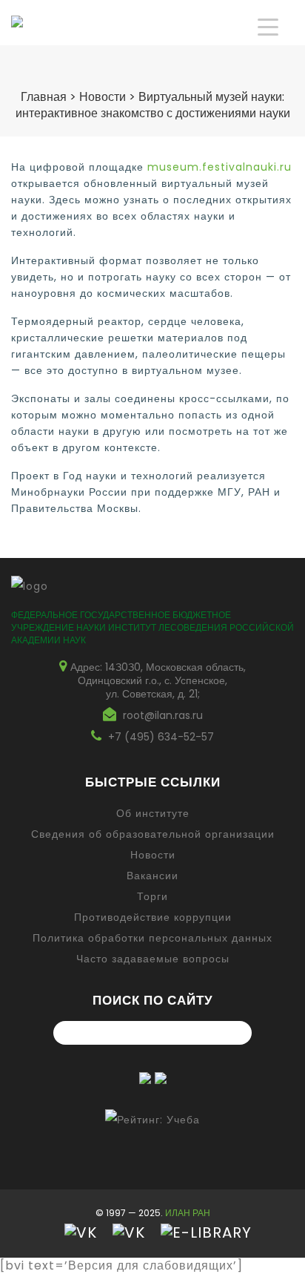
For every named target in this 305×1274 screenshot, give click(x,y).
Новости (152, 854)
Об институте (153, 813)
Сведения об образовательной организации (153, 834)
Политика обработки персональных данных (152, 937)
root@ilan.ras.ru (163, 715)
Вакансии (152, 875)
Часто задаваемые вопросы (152, 958)
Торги (152, 896)
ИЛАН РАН (187, 1212)
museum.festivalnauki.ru (219, 167)
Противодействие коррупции (153, 917)
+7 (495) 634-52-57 (161, 736)
